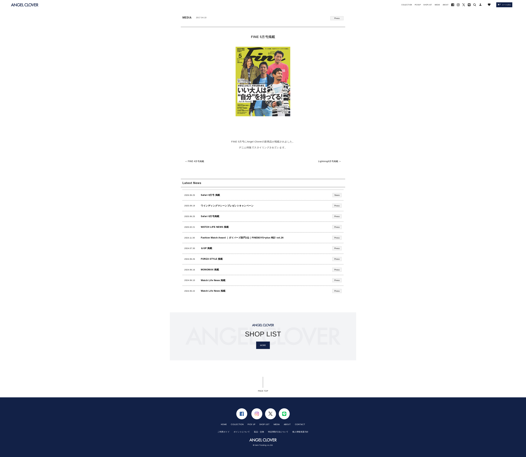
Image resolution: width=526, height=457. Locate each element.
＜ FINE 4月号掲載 (194, 161)
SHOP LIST (264, 424)
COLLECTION (237, 424)
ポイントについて (242, 432)
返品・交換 (259, 432)
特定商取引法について (278, 432)
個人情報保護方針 (300, 432)
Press (337, 18)
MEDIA (277, 424)
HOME (224, 424)
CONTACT (300, 424)
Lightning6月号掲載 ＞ (329, 161)
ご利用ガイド (224, 432)
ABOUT (287, 424)
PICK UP (251, 424)
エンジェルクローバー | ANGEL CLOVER (24, 5)
